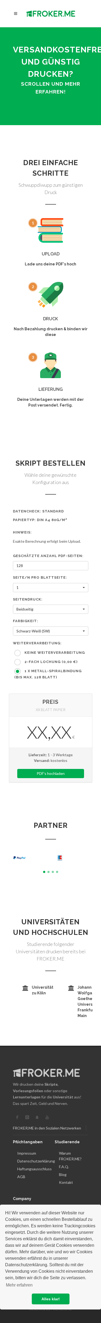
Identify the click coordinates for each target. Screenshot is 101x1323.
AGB (21, 1176)
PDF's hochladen (51, 773)
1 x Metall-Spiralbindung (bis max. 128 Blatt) (48, 674)
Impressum (26, 1153)
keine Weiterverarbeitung (54, 653)
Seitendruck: (28, 599)
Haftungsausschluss (34, 1169)
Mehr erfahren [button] (19, 1285)
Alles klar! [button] (50, 1299)
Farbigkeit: (25, 621)
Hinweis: (22, 532)
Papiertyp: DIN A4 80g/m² (40, 520)
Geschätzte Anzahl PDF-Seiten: (48, 556)
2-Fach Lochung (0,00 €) (50, 662)
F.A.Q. (64, 1166)
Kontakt (66, 1182)
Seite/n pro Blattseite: (40, 577)
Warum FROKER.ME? (70, 1156)
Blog (63, 1174)
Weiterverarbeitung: (37, 643)
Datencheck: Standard (38, 511)
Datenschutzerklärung (36, 1161)
